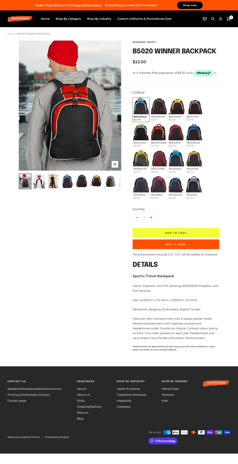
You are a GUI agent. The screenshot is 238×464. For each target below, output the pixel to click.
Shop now (190, 5)
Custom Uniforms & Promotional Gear (144, 18)
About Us (83, 394)
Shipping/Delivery (89, 406)
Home (45, 18)
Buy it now (176, 244)
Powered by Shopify (57, 437)
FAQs (81, 400)
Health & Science (128, 389)
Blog (80, 418)
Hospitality (124, 400)
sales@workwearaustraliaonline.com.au (34, 389)
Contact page (16, 400)
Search (81, 389)
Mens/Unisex (170, 389)
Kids (165, 400)
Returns (82, 412)
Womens (168, 394)
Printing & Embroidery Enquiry (28, 394)
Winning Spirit (144, 42)
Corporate (124, 406)
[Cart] (229, 19)
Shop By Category (68, 18)
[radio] (141, 109)
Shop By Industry (99, 18)
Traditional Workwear (132, 394)
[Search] (212, 18)
